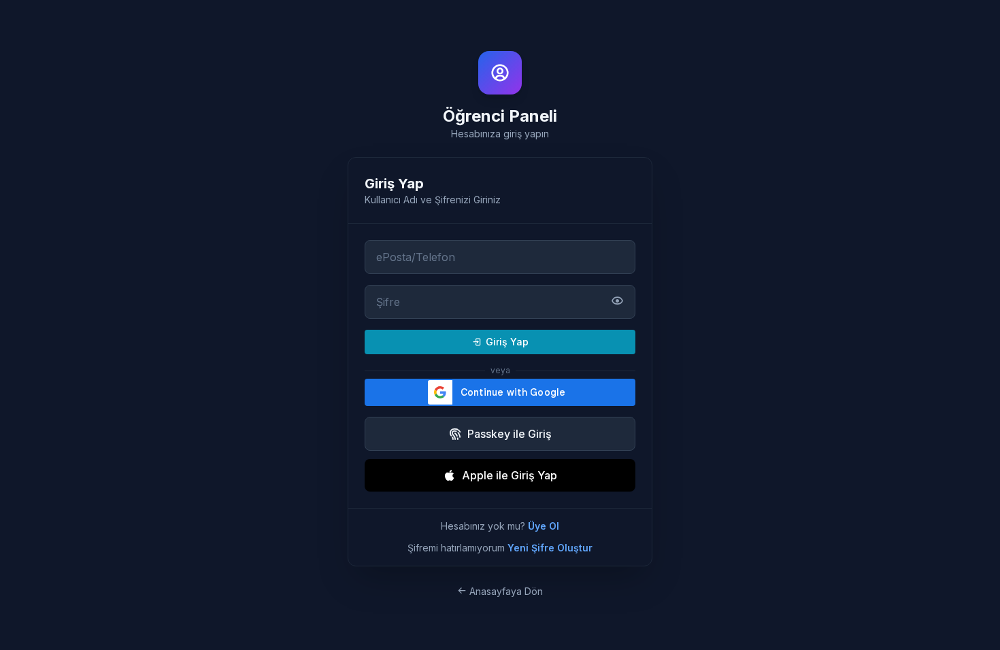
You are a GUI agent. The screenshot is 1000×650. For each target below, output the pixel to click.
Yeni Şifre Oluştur (550, 547)
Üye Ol (543, 526)
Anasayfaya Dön (505, 591)
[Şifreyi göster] (617, 302)
